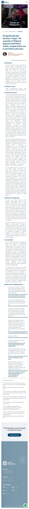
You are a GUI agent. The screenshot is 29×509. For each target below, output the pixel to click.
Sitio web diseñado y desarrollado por (12, 505)
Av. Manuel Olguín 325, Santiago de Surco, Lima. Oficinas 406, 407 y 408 (8, 472)
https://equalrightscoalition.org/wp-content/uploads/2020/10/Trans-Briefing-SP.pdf (16, 344)
